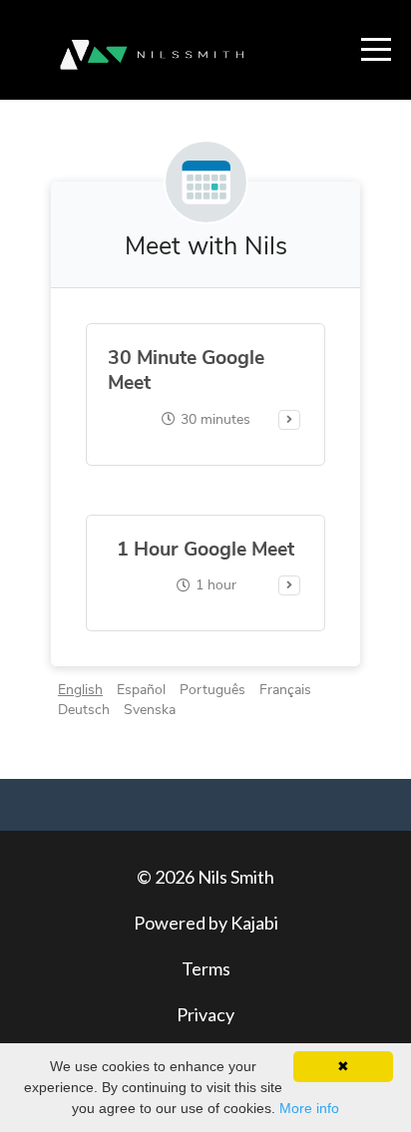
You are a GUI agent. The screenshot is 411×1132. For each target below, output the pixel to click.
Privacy (205, 1014)
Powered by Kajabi (206, 923)
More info (309, 1108)
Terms (206, 968)
